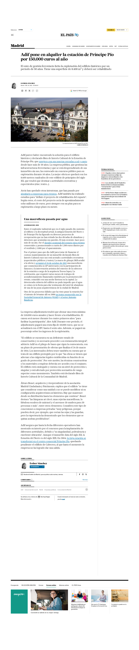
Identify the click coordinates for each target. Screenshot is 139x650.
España (68, 46)
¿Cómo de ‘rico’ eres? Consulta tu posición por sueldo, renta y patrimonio (115, 223)
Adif (22, 490)
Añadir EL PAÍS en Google (80, 90)
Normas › (85, 479)
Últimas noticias (123, 46)
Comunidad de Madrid (78, 46)
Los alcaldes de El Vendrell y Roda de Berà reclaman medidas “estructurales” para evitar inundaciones (113, 186)
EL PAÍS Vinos (76, 585)
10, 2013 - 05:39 (31, 85)
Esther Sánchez (28, 83)
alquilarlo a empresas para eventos (39, 193)
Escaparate (14, 585)
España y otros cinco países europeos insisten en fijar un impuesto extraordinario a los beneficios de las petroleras (113, 176)
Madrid (17, 46)
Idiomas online (64, 585)
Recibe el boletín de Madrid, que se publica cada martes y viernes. (43, 474)
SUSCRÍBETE (111, 30)
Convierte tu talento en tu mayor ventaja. (45, 613)
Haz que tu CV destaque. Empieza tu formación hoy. (99, 605)
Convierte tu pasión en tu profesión (118, 605)
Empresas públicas (50, 490)
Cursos (41, 585)
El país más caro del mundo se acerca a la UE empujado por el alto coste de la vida (115, 229)
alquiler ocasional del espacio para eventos (64, 242)
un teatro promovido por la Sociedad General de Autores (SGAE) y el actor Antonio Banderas (52, 297)
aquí (63, 499)
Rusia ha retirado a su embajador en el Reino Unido (111, 204)
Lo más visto (105, 218)
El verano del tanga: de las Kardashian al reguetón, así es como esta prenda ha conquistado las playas (115, 237)
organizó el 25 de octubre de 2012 (51, 263)
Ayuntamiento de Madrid (93, 46)
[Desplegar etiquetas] (86, 489)
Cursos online (51, 585)
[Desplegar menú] (12, 35)
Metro (111, 46)
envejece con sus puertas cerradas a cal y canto (63, 161)
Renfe (41, 490)
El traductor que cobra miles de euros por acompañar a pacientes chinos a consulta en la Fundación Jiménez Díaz (115, 253)
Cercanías (105, 46)
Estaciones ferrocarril (31, 490)
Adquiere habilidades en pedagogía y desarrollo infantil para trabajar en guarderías (78, 607)
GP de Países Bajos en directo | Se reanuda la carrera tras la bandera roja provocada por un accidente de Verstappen (114, 195)
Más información (26, 499)
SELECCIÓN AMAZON (28, 585)
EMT (116, 46)
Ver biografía (35, 466)
